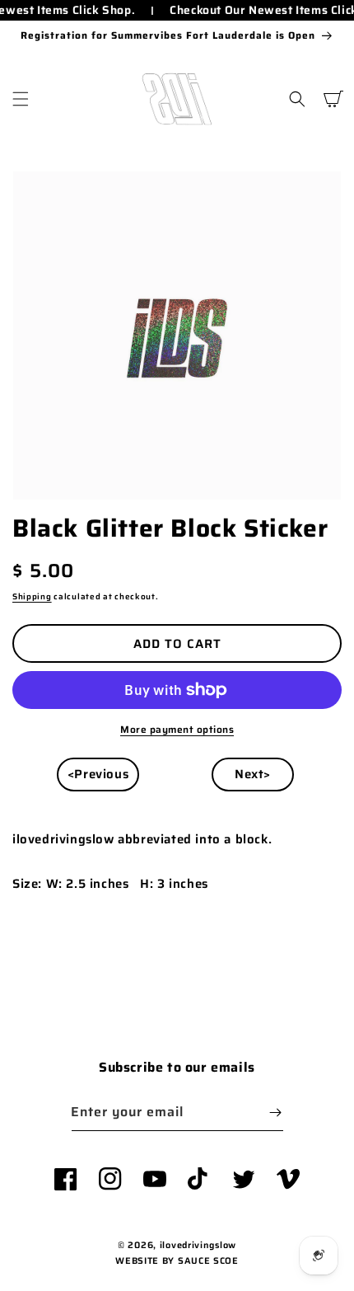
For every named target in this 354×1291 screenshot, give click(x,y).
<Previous (98, 774)
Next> (253, 774)
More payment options (177, 729)
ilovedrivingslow (198, 1245)
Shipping (32, 596)
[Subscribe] (276, 1112)
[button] (20, 99)
